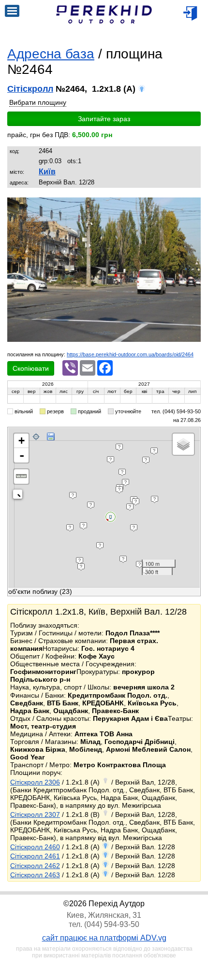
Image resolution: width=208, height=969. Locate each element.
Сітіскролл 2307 (35, 814)
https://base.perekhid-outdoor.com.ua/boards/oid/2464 (130, 354)
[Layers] (183, 444)
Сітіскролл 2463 (35, 875)
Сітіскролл (30, 89)
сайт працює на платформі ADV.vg (104, 938)
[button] (192, 206)
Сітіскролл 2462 (35, 866)
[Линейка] (21, 476)
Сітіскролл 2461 (35, 856)
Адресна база (50, 53)
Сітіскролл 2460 (35, 847)
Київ (47, 172)
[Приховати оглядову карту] (19, 496)
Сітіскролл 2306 (35, 782)
